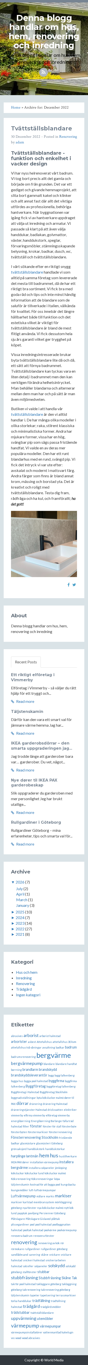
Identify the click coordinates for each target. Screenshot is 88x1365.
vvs (13, 1338)
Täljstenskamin (27, 711)
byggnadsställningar (23, 1097)
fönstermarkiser (38, 1132)
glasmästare (27, 1143)
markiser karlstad (22, 1202)
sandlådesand (19, 1254)
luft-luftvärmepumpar (42, 1190)
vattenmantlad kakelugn (58, 1332)
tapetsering (47, 1295)
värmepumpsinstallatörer (26, 1332)
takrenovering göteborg (55, 1289)
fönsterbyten (19, 1132)
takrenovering (31, 1289)
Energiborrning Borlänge (46, 1121)
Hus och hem (26, 972)
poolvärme (50, 1230)
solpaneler (40, 1266)
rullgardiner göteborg (54, 1249)
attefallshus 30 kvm (64, 1041)
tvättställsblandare (27, 272)
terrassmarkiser (66, 1295)
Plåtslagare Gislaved (38, 1218)
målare (40, 1196)
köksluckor (17, 1173)
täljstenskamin (20, 1295)
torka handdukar (21, 1300)
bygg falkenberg (65, 1075)
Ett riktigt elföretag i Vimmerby (33, 677)
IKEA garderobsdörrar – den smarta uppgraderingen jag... (41, 746)
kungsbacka (68, 1184)
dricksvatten (55, 1109)
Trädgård (24, 989)
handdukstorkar (55, 1148)
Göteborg (57, 1143)
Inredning (24, 977)
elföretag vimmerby (58, 1115)
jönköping (61, 1167)
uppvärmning (23, 1318)
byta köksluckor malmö (50, 1097)
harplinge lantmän (24, 1156)
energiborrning (20, 1121)
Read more (24, 701)
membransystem (43, 1202)
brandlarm (30, 1069)
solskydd (56, 1265)
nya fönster (29, 1207)
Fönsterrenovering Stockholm (34, 1137)
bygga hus (17, 1081)
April (20, 894)
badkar (60, 1047)
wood (18, 1338)
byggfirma (56, 1081)
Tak (74, 1278)
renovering (24, 1242)
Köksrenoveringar (42, 1178)
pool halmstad (43, 1224)
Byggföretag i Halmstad (25, 1092)
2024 (20, 917)
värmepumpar (50, 1326)
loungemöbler (19, 1190)
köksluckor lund (34, 1173)
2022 (20, 928)
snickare (54, 1254)
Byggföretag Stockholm (53, 1092)
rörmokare (17, 1249)
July (19, 888)
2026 (20, 882)
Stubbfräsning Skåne (55, 1278)
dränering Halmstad (55, 1103)
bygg (51, 1075)
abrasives (17, 1035)
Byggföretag (36, 1086)
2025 (20, 912)
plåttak (55, 1218)
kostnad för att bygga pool (45, 1184)
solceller (28, 1266)
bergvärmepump (27, 1063)
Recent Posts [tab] (26, 661)
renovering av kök (49, 1243)
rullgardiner (32, 1249)
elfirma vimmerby (34, 1115)
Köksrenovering (21, 1178)
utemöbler (45, 1318)
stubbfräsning (24, 1277)
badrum (71, 1047)
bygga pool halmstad (36, 1081)
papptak (22, 1213)
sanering (34, 1254)
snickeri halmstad (34, 1260)
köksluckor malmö (55, 1173)
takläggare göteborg (48, 1284)
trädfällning (41, 1301)
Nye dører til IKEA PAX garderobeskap (34, 783)
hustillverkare (68, 1156)
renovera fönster (43, 1235)
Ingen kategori (28, 994)
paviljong (33, 1213)
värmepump (25, 1325)
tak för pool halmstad (23, 1284)
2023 (20, 923)
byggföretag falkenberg (61, 1086)
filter (26, 1126)
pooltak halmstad (33, 1230)
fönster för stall (52, 1126)
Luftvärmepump (23, 1196)
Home (16, 107)
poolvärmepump (67, 1230)
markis (50, 1196)
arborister (19, 1041)
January (22, 905)
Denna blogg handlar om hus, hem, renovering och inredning (44, 32)
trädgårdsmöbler (51, 1306)
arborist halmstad (50, 1035)
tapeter (35, 1295)
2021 (20, 934)
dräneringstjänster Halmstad (29, 1109)
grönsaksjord (19, 1148)
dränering (35, 1103)
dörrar (22, 1103)
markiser (63, 1195)
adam (20, 142)
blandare (49, 1063)
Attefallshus (44, 1041)
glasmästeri (43, 1143)
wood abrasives (31, 1338)
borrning (16, 1069)
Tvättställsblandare (41, 128)
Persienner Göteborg (52, 1213)
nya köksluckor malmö (50, 1207)
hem (44, 1155)
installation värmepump (44, 1162)
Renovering (68, 136)
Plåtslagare (18, 1218)
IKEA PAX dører (20, 1162)
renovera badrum (22, 1235)
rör (62, 1243)
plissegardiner (20, 1224)
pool (32, 1224)
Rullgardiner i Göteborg (36, 822)
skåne (44, 1254)
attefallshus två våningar (26, 1047)
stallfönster (29, 1272)
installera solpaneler (41, 1167)
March (21, 899)
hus (54, 1155)
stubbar (43, 1272)
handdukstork (35, 1148)
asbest (32, 1041)
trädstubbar (20, 1312)
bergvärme (53, 1055)
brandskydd (48, 1069)
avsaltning (48, 1047)
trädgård (31, 1306)
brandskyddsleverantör (29, 1075)
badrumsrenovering (23, 1056)
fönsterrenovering (60, 1132)
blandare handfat (66, 1063)
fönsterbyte (69, 1126)
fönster (36, 1126)
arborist (31, 1035)
